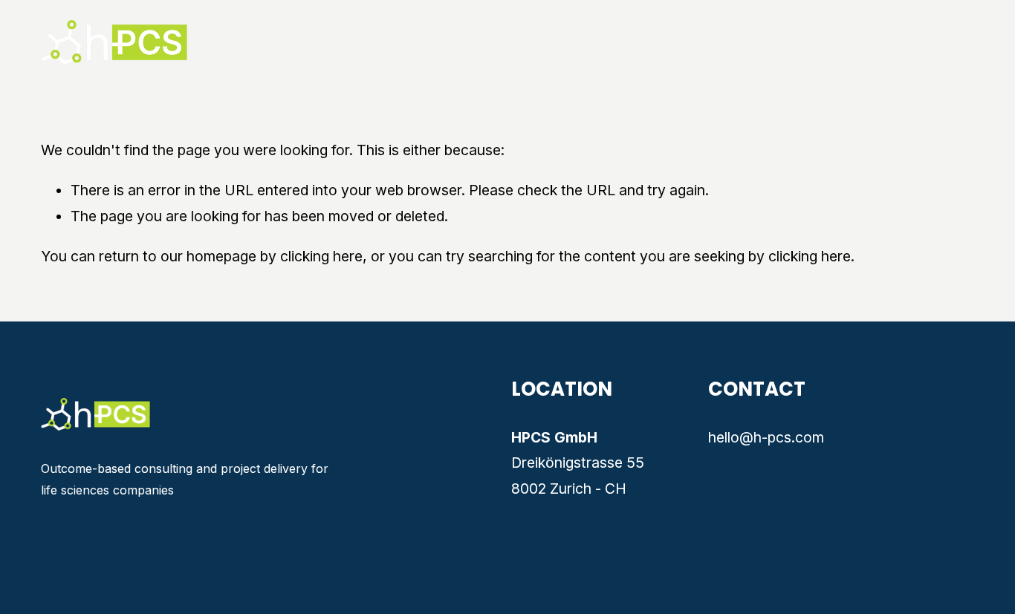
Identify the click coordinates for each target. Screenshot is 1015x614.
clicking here (321, 256)
